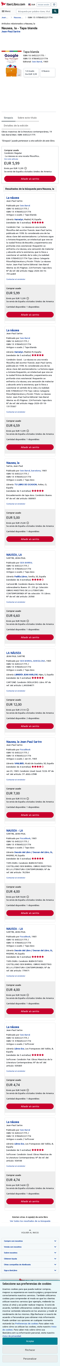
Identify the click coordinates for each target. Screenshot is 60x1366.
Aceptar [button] (30, 1341)
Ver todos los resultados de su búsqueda (30, 1221)
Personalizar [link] (30, 1358)
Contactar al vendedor (15, 279)
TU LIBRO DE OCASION (25, 484)
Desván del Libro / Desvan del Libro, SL (33, 852)
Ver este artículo (11, 159)
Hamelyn (18, 219)
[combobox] (34, 11)
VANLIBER (19, 763)
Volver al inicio (30, 1232)
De (31, 72)
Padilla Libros (20, 576)
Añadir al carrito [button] (30, 178)
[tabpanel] (29, 136)
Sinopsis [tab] (8, 117)
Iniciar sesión (43, 4)
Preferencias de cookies (26, 1323)
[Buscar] (55, 11)
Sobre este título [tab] (27, 117)
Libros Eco (19, 1048)
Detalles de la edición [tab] (16, 125)
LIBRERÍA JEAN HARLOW (26, 674)
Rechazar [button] (30, 1350)
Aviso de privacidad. (11, 1336)
